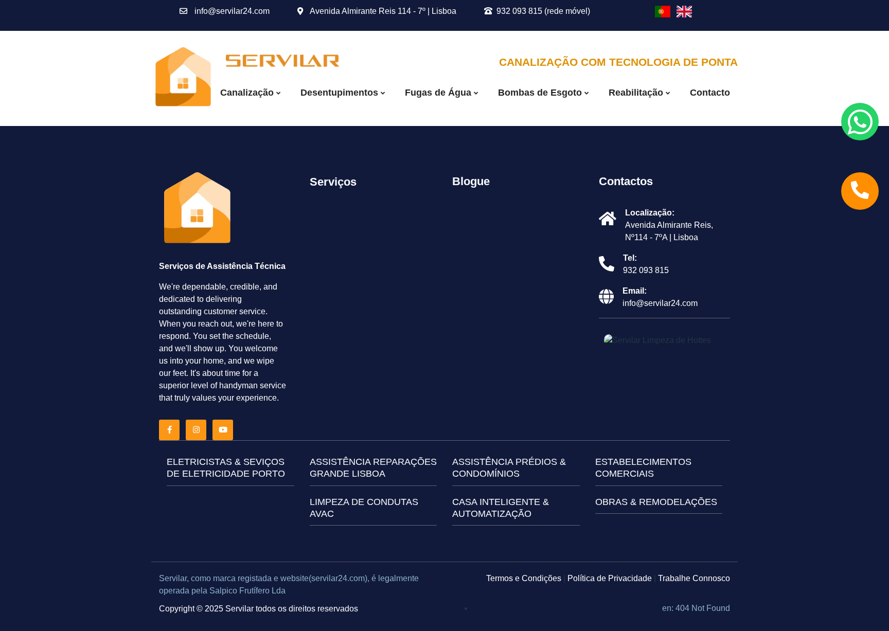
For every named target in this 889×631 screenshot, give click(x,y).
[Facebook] (171, 429)
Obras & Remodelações (656, 502)
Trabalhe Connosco (694, 578)
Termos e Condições (523, 578)
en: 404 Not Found (696, 608)
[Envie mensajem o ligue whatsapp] (860, 121)
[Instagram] (198, 429)
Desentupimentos (340, 92)
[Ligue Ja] (860, 191)
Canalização (248, 92)
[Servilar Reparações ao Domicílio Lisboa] (183, 78)
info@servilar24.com (231, 11)
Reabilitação (637, 92)
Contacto (710, 92)
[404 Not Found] (662, 11)
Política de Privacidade (609, 578)
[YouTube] (224, 429)
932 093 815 (646, 270)
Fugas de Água (439, 92)
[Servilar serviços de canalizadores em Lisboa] (282, 60)
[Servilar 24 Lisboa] (197, 209)
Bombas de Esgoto (541, 92)
